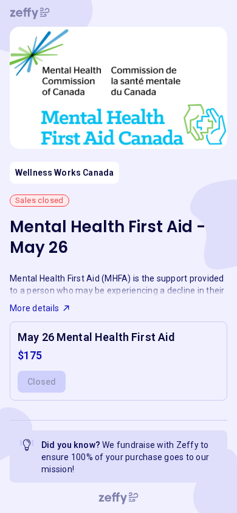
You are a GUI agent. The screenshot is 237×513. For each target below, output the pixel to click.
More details (34, 308)
